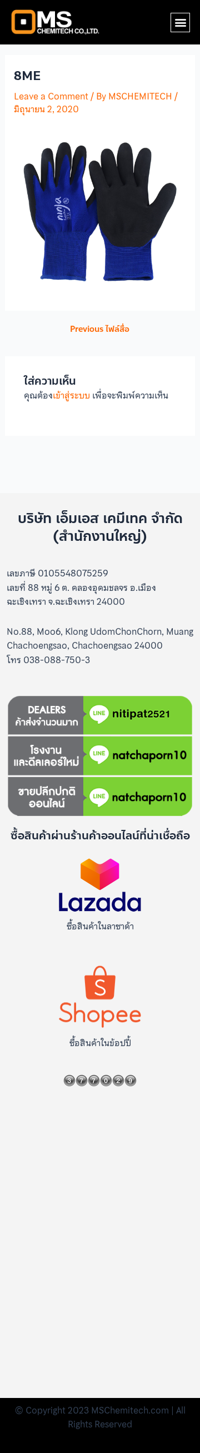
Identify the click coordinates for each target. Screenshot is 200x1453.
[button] (180, 22)
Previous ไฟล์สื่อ (99, 329)
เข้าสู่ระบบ (71, 395)
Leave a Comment (51, 96)
